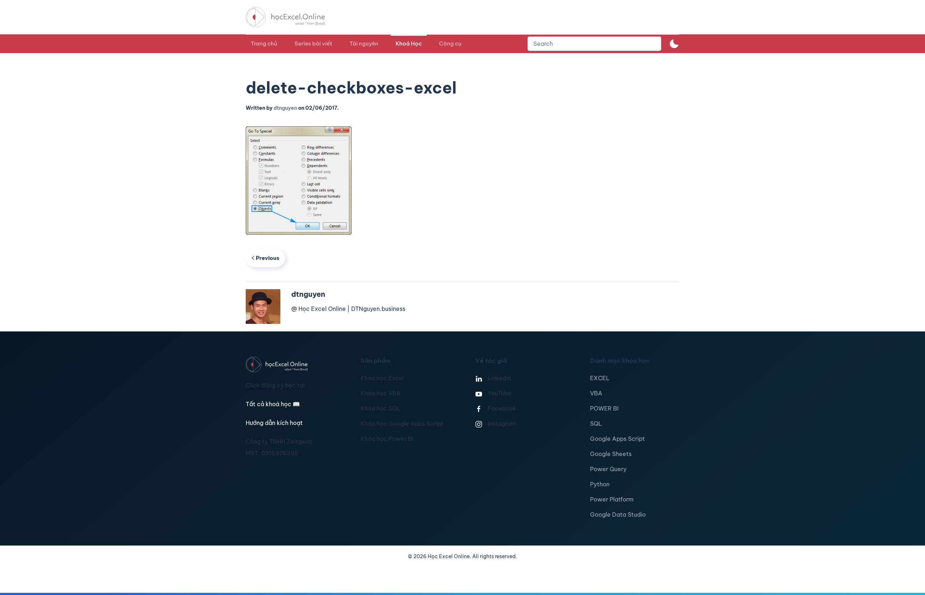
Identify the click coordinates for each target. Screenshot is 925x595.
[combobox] (594, 43)
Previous (267, 258)
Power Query (608, 469)
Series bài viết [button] (313, 43)
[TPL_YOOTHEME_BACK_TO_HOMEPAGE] (292, 17)
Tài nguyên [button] (363, 43)
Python (600, 484)
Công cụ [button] (450, 43)
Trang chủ (264, 43)
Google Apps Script (617, 438)
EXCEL (600, 378)
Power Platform (611, 499)
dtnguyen (285, 108)
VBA (596, 393)
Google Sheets (611, 453)
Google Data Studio (618, 514)
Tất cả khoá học (273, 404)
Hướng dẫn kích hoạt (274, 422)
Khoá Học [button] (409, 43)
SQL (596, 423)
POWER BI (604, 408)
